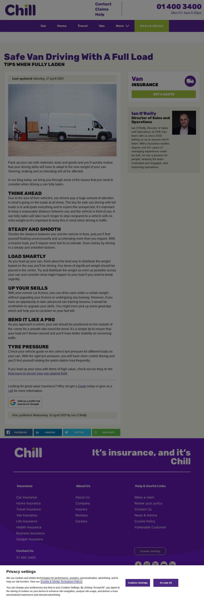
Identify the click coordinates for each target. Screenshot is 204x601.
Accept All (166, 582)
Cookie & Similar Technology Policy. (61, 581)
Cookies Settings (138, 582)
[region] (102, 583)
